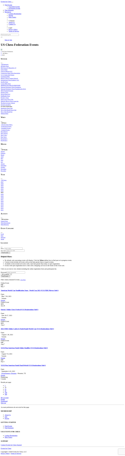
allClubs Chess (5, 66)
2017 (2, 199)
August (3, 164)
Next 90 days (4, 131)
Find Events (8, 5)
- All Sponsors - (5, 64)
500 (6, 394)
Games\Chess (4, 221)
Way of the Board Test (6, 112)
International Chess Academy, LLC (10, 80)
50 (5, 391)
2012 (2, 208)
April (2, 156)
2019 (2, 196)
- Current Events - (5, 130)
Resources (8, 12)
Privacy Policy (13, 29)
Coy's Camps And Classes (7, 75)
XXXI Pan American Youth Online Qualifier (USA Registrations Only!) (24, 348)
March (2, 155)
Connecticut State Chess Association (10, 73)
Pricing (11, 15)
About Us (12, 22)
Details (3, 300)
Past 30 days (4, 138)
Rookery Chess (5, 97)
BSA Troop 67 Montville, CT (8, 68)
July (2, 162)
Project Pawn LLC (5, 94)
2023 (2, 189)
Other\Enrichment (5, 223)
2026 (2, 183)
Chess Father (4, 69)
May (2, 158)
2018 (2, 197)
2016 (2, 201)
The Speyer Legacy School (8, 103)
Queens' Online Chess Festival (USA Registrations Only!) (19, 309)
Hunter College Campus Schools (9, 78)
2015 (2, 203)
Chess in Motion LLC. (7, 71)
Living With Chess (6, 83)
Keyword (4, 272)
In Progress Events (14, 8)
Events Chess (6, 448)
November (3, 169)
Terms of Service (14, 31)
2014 (2, 205)
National (3, 237)
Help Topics (12, 17)
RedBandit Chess (5, 96)
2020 (2, 194)
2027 (2, 182)
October (3, 167)
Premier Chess (4, 92)
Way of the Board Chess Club (8, 110)
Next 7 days (4, 135)
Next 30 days (4, 133)
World (2, 239)
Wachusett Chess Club (7, 108)
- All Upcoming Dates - (7, 124)
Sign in (7, 40)
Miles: (2, 248)
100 (6, 392)
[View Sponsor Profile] (1, 50)
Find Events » (5, 252)
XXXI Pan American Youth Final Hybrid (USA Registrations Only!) (23, 365)
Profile (3, 399)
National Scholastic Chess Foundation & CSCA (13, 89)
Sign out (3, 403)
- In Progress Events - (6, 126)
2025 (2, 185)
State (2, 235)
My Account (4, 398)
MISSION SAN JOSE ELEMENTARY (10, 85)
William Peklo (4, 113)
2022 (2, 190)
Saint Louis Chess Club (7, 99)
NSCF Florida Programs (7, 90)
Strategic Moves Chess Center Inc (10, 101)
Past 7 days (4, 137)
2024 (2, 187)
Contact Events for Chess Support (11, 445)
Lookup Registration (15, 14)
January (3, 151)
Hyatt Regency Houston (8, 373)
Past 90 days (4, 140)
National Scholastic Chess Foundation (11, 87)
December (3, 171)
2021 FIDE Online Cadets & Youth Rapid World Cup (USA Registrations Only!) (27, 329)
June (2, 160)
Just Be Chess (4, 82)
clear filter (23, 280)
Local (2, 234)
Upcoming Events (14, 7)
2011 (2, 210)
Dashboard (4, 401)
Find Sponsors (9, 10)
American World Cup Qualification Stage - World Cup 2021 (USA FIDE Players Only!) (29, 290)
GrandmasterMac (5, 76)
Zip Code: (3, 250)
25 (5, 389)
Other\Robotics (5, 224)
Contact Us (12, 24)
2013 (2, 206)
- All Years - (4, 180)
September (3, 165)
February (3, 153)
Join (10, 40)
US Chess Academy (6, 104)
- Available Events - (6, 128)
